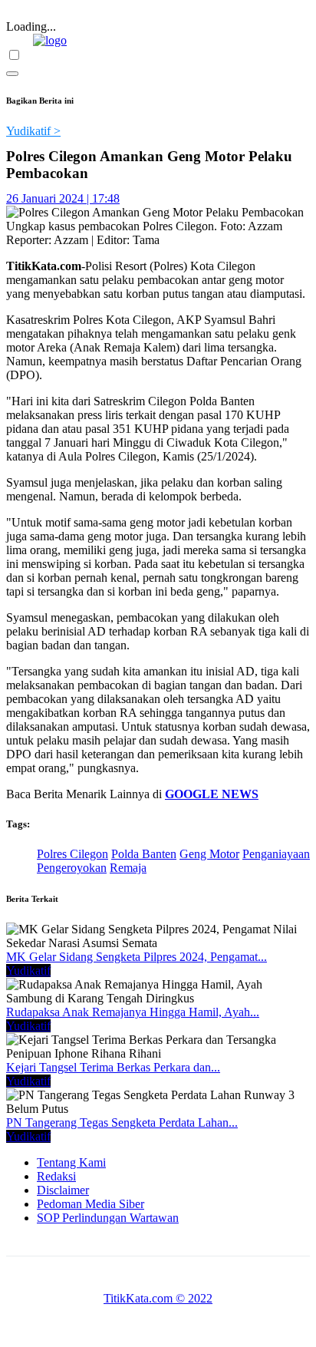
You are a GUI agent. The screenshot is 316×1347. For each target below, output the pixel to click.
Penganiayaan (276, 853)
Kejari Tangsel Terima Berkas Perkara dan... (113, 1067)
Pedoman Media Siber (90, 1203)
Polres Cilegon (72, 853)
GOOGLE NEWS (211, 794)
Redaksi (56, 1176)
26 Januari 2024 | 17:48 (63, 198)
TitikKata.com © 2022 (158, 1298)
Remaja (128, 867)
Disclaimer (63, 1190)
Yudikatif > (33, 130)
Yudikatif (28, 970)
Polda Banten (143, 853)
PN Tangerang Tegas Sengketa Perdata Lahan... (122, 1122)
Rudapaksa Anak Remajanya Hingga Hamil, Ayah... (132, 1012)
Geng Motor (209, 853)
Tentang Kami (71, 1162)
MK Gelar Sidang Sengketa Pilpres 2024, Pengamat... (136, 956)
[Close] (12, 73)
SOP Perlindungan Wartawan (108, 1217)
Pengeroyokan (72, 867)
